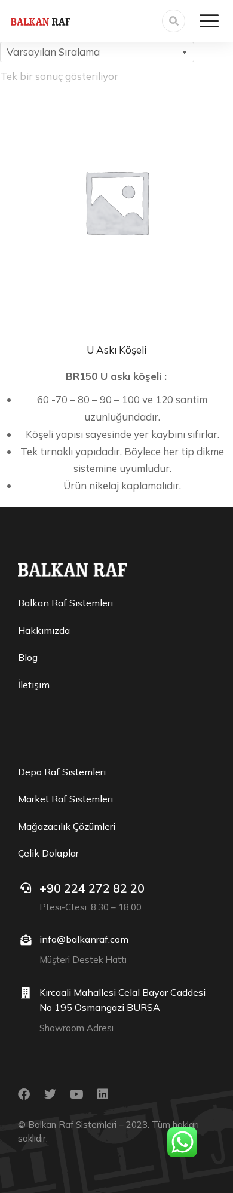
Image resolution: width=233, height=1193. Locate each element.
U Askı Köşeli (116, 350)
